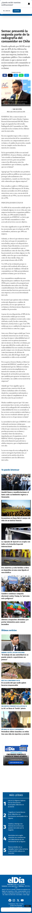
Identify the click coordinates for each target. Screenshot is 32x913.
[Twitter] (18, 900)
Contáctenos (11, 904)
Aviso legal (26, 894)
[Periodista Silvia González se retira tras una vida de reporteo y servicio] (16, 719)
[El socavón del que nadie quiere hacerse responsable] (16, 670)
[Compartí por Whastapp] (21, 75)
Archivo (22, 904)
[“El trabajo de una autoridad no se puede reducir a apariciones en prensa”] (16, 642)
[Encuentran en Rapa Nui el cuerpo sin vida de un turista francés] (16, 508)
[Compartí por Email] (15, 75)
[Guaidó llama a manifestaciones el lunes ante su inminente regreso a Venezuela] (16, 482)
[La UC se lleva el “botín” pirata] (16, 696)
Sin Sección (16, 109)
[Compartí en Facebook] (4, 75)
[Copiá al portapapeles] (26, 75)
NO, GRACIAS (6, 11)
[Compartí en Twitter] (10, 75)
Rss (17, 904)
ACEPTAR (16, 11)
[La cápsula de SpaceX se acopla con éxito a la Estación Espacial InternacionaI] (16, 531)
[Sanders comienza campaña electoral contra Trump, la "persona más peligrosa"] (16, 583)
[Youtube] (22, 900)
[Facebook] (10, 900)
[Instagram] (14, 900)
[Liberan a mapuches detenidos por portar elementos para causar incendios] (16, 609)
